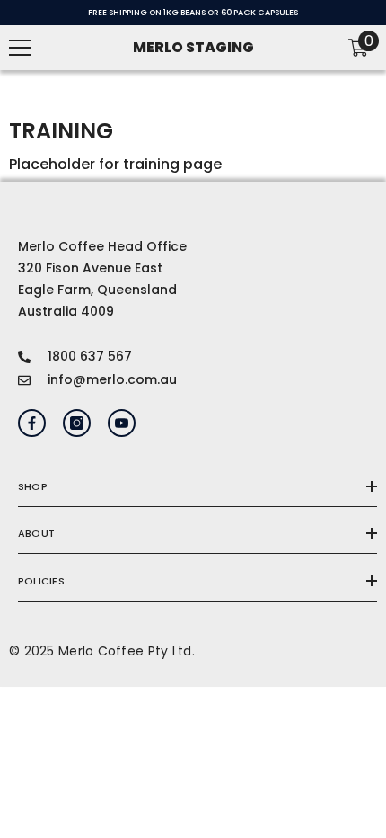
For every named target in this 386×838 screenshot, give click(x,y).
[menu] (20, 47)
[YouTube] (122, 423)
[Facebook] (32, 423)
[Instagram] (77, 423)
